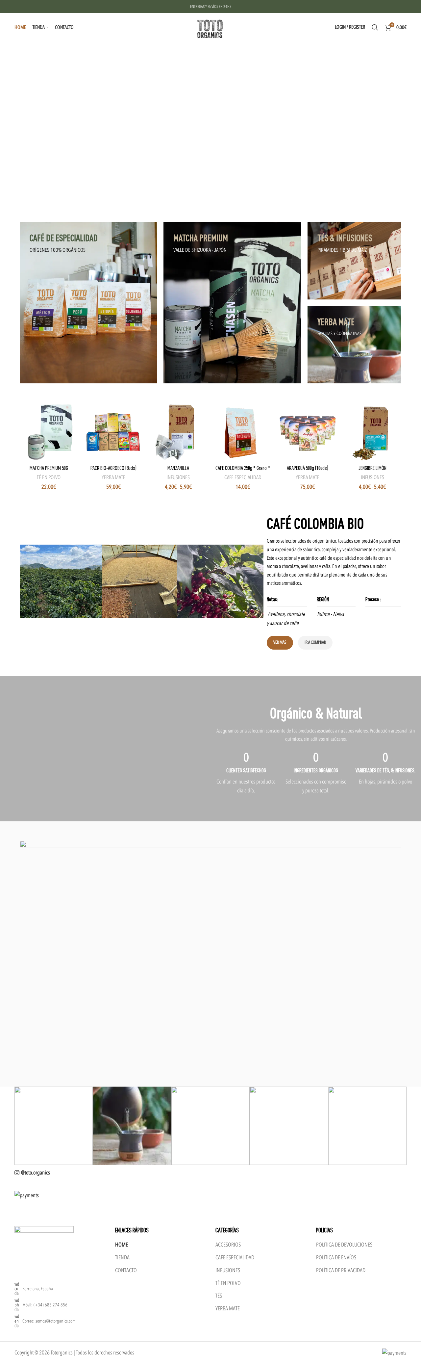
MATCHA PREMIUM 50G (49, 468)
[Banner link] (88, 302)
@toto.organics (35, 1172)
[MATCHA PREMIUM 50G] (49, 432)
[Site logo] (210, 27)
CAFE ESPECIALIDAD (242, 477)
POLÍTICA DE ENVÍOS (336, 1257)
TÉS (218, 1296)
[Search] (375, 27)
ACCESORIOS (228, 1244)
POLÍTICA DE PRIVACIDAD (340, 1270)
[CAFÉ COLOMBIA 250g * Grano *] (243, 432)
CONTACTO (126, 1270)
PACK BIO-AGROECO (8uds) (113, 468)
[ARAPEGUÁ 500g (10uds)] (308, 432)
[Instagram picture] (53, 1126)
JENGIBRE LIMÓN (372, 468)
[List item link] (59, 1305)
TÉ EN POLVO (49, 477)
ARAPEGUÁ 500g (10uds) (307, 468)
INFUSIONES (178, 477)
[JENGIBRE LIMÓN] (372, 432)
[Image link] (44, 1247)
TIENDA (122, 1257)
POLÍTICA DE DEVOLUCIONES (344, 1244)
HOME (121, 1244)
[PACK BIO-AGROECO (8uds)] (113, 432)
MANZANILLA (178, 468)
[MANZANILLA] (178, 432)
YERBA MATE (113, 477)
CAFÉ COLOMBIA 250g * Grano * (242, 468)
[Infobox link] (246, 781)
